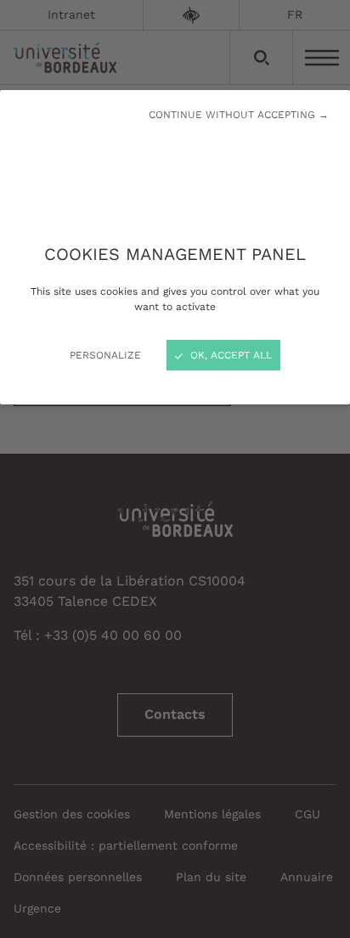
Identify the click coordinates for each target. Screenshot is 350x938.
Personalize (105, 355)
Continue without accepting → (239, 115)
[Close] (175, 469)
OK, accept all (229, 355)
